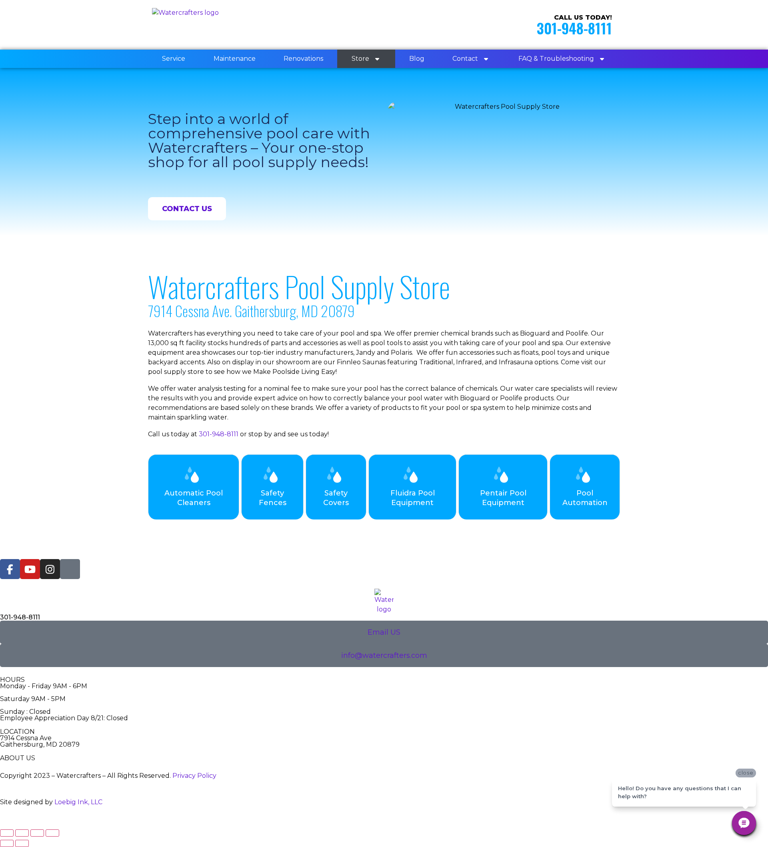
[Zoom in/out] (7, 833)
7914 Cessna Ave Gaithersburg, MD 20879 (40, 741)
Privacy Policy (194, 775)
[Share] (37, 833)
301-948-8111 (574, 27)
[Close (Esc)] (52, 833)
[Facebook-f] (10, 569)
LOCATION (17, 731)
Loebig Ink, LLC (78, 802)
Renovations (303, 58)
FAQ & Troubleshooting (556, 58)
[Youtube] (30, 569)
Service (173, 58)
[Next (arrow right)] (22, 843)
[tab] (193, 486)
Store (360, 58)
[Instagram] (50, 569)
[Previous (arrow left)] (7, 843)
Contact (465, 58)
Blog (416, 58)
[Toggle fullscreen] (22, 833)
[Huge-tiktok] (70, 569)
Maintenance (235, 58)
